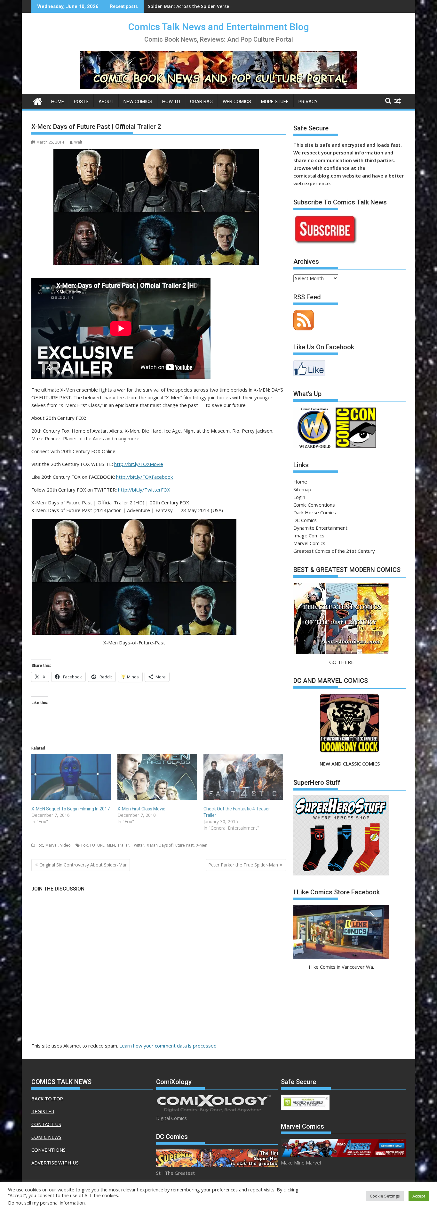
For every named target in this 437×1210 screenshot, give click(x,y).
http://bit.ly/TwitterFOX (144, 489)
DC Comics (305, 520)
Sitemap (302, 489)
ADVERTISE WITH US (55, 1162)
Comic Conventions (314, 504)
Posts (81, 101)
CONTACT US (46, 1124)
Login (299, 497)
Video (65, 845)
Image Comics (308, 535)
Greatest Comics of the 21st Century (334, 551)
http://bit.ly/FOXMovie (138, 464)
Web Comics (237, 101)
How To (171, 101)
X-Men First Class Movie (141, 808)
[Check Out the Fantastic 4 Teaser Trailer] (243, 777)
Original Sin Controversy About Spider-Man (83, 865)
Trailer (123, 845)
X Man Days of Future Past (170, 845)
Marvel (51, 845)
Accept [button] (418, 1196)
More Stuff (275, 101)
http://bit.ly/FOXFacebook (144, 477)
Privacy (308, 101)
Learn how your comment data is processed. (168, 1045)
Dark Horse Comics (314, 512)
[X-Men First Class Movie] (157, 777)
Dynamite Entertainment (320, 528)
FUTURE (97, 845)
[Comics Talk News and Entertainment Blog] (37, 100)
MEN (111, 845)
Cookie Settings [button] (385, 1196)
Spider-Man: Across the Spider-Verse (188, 6)
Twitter (138, 845)
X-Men (201, 845)
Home (57, 101)
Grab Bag (201, 101)
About (106, 101)
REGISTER (42, 1111)
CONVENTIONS (48, 1150)
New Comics (137, 101)
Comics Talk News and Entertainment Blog (218, 26)
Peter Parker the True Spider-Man (243, 865)
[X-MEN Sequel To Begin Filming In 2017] (71, 777)
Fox (39, 845)
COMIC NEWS (46, 1137)
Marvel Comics (309, 543)
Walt (78, 142)
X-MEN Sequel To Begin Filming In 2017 (70, 808)
